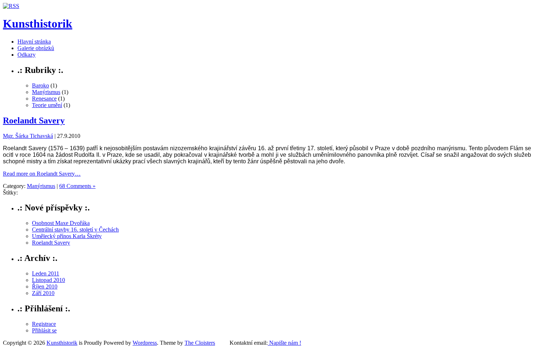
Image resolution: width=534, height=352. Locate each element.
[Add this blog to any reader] (11, 6)
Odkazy (26, 55)
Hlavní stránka (34, 41)
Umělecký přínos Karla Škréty (67, 236)
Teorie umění (47, 105)
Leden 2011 (45, 273)
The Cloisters (200, 343)
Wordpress (145, 343)
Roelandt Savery (34, 120)
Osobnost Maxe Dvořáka (61, 223)
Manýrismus (46, 92)
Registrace (44, 324)
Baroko (40, 85)
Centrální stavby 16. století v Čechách (75, 229)
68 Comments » (77, 186)
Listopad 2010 (48, 280)
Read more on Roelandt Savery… (42, 174)
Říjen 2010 (44, 286)
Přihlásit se (44, 330)
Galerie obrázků (35, 48)
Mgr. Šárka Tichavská (28, 136)
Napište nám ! (284, 343)
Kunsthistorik (37, 23)
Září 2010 (43, 293)
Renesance (44, 98)
